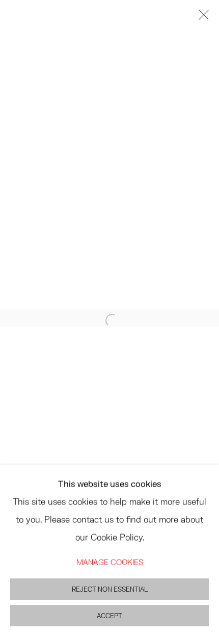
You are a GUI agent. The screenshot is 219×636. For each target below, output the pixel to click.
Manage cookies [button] (109, 561)
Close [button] (201, 17)
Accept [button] (109, 615)
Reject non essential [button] (110, 589)
